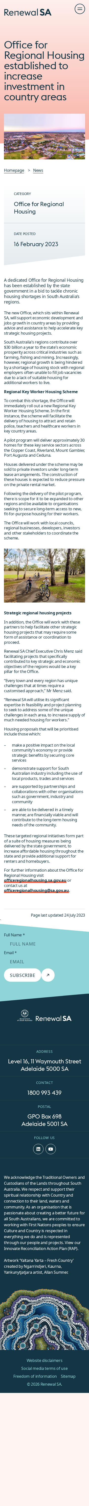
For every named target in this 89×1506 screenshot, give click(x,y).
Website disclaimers (45, 1360)
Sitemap (68, 1376)
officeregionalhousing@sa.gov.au (36, 890)
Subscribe (22, 975)
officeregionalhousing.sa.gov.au (35, 880)
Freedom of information (35, 1376)
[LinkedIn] (38, 1149)
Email (10, 952)
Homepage (14, 170)
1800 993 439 (44, 1092)
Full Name (14, 935)
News (38, 170)
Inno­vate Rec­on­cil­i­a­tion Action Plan (35, 1248)
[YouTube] (50, 1149)
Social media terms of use (44, 1368)
